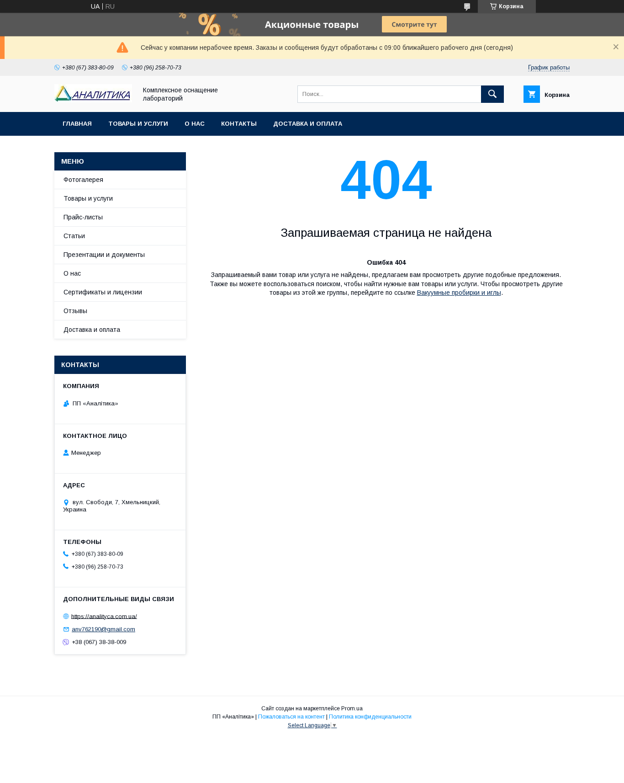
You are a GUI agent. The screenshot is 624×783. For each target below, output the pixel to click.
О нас (195, 123)
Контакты (239, 123)
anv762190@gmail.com (103, 629)
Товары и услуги (138, 123)
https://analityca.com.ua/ (104, 616)
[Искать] (492, 94)
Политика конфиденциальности (370, 717)
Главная (77, 123)
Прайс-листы (83, 217)
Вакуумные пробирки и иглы (459, 292)
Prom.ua (352, 708)
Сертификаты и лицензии (102, 292)
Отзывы (75, 310)
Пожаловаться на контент (291, 717)
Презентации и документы (104, 254)
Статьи (74, 236)
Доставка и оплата (307, 123)
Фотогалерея (83, 179)
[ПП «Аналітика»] (93, 100)
